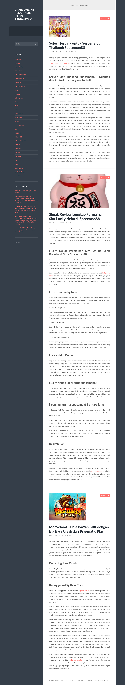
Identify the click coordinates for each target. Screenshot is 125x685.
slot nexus (18, 152)
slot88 (16, 164)
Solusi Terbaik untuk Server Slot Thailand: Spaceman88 (74, 45)
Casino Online (19, 67)
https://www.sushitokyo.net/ (59, 63)
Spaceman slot (19, 168)
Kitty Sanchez (70, 52)
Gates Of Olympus (20, 74)
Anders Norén (100, 680)
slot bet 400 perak (20, 141)
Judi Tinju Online (20, 86)
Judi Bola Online (19, 78)
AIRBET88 (18, 59)
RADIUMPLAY (19, 113)
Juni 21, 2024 (53, 535)
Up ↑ (108, 680)
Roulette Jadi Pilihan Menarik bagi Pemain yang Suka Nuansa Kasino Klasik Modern (25, 230)
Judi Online (18, 82)
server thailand (19, 125)
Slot (16, 129)
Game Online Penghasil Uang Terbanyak (69, 680)
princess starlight (76, 660)
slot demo (17, 144)
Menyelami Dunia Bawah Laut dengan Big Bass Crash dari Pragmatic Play (79, 529)
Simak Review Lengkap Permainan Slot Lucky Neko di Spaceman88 (76, 216)
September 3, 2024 (55, 52)
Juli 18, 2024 (53, 223)
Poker (16, 110)
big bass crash (84, 591)
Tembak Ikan (18, 176)
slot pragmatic (96, 471)
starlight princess (20, 172)
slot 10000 (18, 133)
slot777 (17, 160)
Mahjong (17, 94)
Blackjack (17, 63)
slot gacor (17, 148)
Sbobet (17, 121)
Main (16, 102)
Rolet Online (18, 117)
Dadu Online (18, 71)
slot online (18, 156)
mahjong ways (19, 98)
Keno (16, 90)
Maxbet (17, 106)
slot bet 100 (18, 137)
